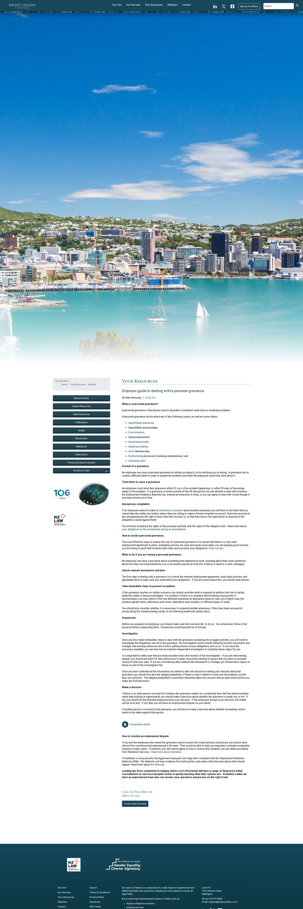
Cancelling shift (136, 460)
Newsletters (81, 438)
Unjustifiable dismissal (140, 422)
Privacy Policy (97, 897)
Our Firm (117, 4)
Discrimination (136, 432)
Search (93, 887)
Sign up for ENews (249, 6)
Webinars (172, 4)
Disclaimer (95, 902)
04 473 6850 (216, 898)
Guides (81, 430)
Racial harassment (138, 441)
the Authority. (158, 764)
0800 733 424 (131, 796)
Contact (186, 4)
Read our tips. (216, 548)
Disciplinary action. (140, 724)
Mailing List (81, 446)
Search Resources (81, 406)
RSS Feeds (95, 906)
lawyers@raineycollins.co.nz (223, 902)
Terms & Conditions (100, 892)
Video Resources (81, 414)
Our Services (133, 4)
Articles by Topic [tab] (81, 470)
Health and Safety (138, 446)
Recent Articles (81, 398)
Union (131, 451)
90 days (177, 488)
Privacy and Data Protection (81, 462)
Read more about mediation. (166, 751)
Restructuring (135, 456)
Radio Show (81, 454)
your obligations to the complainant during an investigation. (154, 529)
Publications (81, 422)
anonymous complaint (171, 510)
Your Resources (154, 4)
